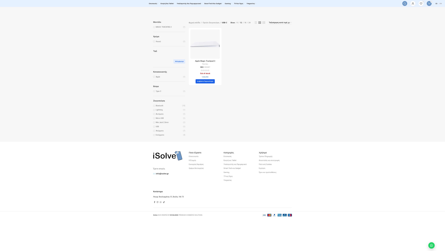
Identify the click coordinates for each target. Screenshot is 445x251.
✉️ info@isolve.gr (161, 174)
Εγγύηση (262, 168)
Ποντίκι (205, 64)
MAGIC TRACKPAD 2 (164, 27)
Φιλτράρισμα (179, 61)
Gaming (226, 172)
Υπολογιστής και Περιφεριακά (235, 164)
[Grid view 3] (260, 22)
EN (441, 3)
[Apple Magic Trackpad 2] (205, 44)
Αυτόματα (159, 114)
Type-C (158, 91)
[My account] (412, 3)
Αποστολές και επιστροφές (269, 160)
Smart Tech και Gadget (232, 168)
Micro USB (160, 118)
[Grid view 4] (263, 22)
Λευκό (158, 41)
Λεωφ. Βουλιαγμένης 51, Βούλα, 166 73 (168, 197)
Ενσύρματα (160, 135)
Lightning (159, 110)
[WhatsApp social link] (160, 202)
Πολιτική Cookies (265, 164)
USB (157, 127)
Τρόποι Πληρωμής (266, 156)
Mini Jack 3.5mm (162, 122)
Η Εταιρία (192, 160)
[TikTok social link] (163, 202)
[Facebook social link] (154, 202)
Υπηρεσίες (228, 180)
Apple (158, 77)
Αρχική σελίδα (194, 23)
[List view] (256, 22)
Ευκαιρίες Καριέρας (196, 164)
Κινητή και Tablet (230, 160)
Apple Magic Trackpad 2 (205, 61)
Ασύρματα (159, 131)
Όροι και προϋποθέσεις (268, 172)
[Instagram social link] (157, 202)
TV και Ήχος (228, 176)
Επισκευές (228, 156)
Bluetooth (159, 106)
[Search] (404, 3)
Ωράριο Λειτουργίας (196, 168)
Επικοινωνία (193, 156)
